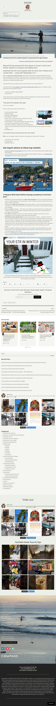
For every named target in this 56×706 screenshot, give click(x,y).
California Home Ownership (9, 442)
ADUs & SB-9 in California (9, 433)
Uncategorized (6, 488)
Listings (5, 481)
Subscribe (37, 297)
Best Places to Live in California (10, 438)
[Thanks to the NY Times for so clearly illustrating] (34, 419)
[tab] (26, 347)
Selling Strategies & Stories (11, 476)
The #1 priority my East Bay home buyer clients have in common (16, 390)
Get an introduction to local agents (13, 151)
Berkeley (7, 447)
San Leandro (8, 454)
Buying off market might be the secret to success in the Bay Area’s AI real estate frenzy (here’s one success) (26, 375)
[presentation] (9, 327)
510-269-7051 (15, 16)
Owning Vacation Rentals (30, 56)
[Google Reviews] (10, 649)
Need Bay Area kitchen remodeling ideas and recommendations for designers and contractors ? (9, 337)
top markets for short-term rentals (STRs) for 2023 (25, 87)
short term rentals (11, 302)
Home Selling (6, 472)
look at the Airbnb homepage (15, 75)
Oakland (7, 449)
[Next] (53, 334)
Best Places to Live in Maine (9, 440)
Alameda (7, 445)
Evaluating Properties (10, 465)
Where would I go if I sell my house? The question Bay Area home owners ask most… (42, 310)
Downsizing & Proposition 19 (12, 474)
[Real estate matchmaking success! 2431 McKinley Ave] (34, 405)
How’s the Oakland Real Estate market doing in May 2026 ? (46, 336)
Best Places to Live (7, 56)
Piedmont (7, 451)
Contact (3, 620)
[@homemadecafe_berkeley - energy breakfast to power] (48, 419)
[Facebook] (2, 649)
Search (2, 353)
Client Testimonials (5, 616)
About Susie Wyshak (6, 618)
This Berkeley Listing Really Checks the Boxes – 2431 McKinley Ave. (17, 371)
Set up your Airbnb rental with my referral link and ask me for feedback (35, 61)
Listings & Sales (5, 614)
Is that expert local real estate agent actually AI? (12, 368)
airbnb (5, 302)
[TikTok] (13, 649)
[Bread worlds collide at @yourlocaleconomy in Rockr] (7, 405)
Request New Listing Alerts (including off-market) (14, 604)
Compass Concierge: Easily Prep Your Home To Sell (14, 634)
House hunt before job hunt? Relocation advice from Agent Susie (16, 365)
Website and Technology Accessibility (10, 622)
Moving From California (8, 483)
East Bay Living (6, 444)
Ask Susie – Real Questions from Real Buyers (13, 435)
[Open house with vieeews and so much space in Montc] (48, 405)
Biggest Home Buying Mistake (9, 612)
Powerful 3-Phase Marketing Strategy (11, 632)
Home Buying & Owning (8, 463)
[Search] (17, 13)
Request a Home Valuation (7, 636)
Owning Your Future (10, 468)
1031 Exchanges (9, 458)
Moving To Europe (7, 484)
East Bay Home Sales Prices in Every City (10, 624)
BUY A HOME (4, 602)
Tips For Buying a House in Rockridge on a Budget (13, 381)
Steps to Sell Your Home (7, 630)
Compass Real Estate (17, 653)
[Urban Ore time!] (7, 419)
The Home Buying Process (8, 608)
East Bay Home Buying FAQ (8, 606)
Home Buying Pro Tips (10, 467)
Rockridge (7, 452)
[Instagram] (5, 649)
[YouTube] (7, 649)
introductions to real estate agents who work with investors (24, 232)
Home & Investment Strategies (18, 56)
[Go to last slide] (3, 334)
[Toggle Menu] (4, 7)
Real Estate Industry (40, 56)
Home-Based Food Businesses (10, 477)
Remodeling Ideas (9, 461)
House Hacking (6, 479)
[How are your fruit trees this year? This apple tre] (21, 405)
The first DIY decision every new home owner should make (15, 384)
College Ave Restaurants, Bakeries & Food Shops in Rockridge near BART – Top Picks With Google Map (13, 310)
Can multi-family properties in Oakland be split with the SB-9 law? (28, 336)
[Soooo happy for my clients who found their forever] (21, 419)
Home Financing (7, 470)
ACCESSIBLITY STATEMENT (7, 678)
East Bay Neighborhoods (8, 610)
